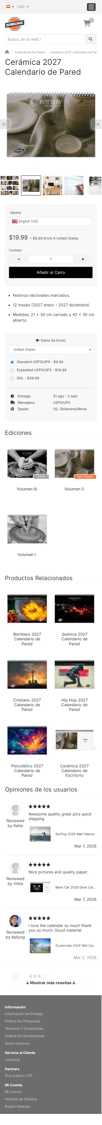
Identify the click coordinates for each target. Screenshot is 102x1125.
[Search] (90, 39)
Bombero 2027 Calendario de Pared (27, 638)
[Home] (7, 52)
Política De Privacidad (22, 1021)
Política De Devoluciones (24, 1036)
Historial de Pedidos (21, 1099)
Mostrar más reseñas (50, 982)
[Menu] (91, 7)
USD (21, 6)
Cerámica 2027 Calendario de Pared (76, 52)
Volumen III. (27, 489)
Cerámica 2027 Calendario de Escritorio (74, 770)
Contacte (12, 1059)
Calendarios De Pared (30, 52)
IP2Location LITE (18, 1075)
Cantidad (15, 250)
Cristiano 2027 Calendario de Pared (27, 704)
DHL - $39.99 (28, 378)
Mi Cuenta (13, 1091)
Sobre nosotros (17, 1043)
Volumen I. (27, 554)
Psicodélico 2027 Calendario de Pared (27, 770)
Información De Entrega (24, 1014)
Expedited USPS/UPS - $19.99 (42, 370)
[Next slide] (95, 124)
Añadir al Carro (51, 272)
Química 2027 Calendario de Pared (74, 638)
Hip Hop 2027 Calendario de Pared (74, 704)
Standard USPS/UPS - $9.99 (40, 362)
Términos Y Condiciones (24, 1028)
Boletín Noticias (17, 1106)
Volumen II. (74, 489)
